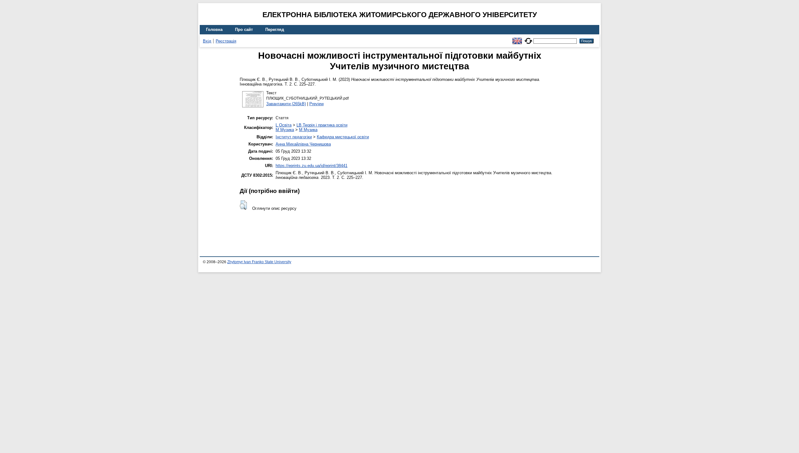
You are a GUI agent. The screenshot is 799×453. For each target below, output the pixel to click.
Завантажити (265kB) (286, 103)
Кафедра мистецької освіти (343, 137)
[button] (243, 205)
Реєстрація (226, 41)
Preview (316, 103)
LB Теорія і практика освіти (322, 125)
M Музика (285, 129)
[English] (517, 38)
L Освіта (284, 125)
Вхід (207, 41)
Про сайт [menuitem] (244, 29)
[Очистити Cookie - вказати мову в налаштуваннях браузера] (528, 38)
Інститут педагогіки (294, 137)
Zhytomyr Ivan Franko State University (259, 262)
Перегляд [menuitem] (274, 29)
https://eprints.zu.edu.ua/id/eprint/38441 (311, 165)
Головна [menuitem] (214, 29)
